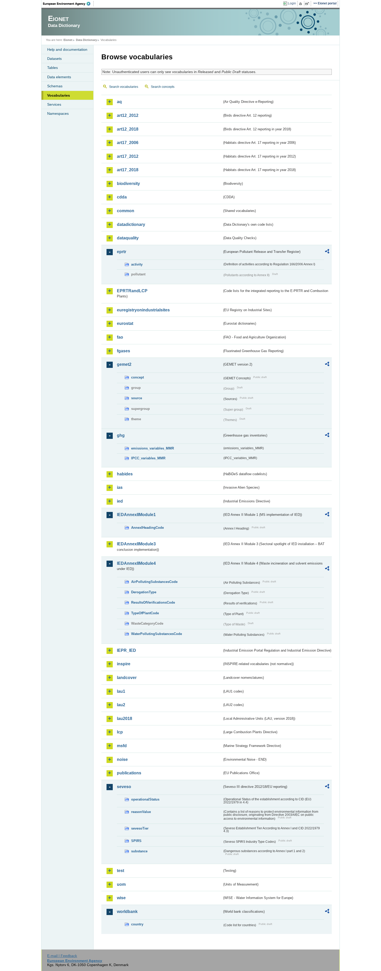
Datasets (54, 58)
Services (54, 104)
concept (137, 377)
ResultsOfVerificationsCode (153, 602)
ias (120, 487)
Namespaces (58, 113)
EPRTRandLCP (132, 291)
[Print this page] (301, 3)
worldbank (127, 911)
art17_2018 (127, 170)
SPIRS (136, 841)
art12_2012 (127, 115)
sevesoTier (140, 828)
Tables (52, 68)
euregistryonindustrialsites (143, 310)
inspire (123, 664)
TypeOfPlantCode (145, 613)
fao (120, 337)
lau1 (121, 691)
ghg (121, 435)
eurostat (125, 323)
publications (129, 773)
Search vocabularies (123, 86)
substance (139, 851)
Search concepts (162, 86)
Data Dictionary (86, 39)
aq (119, 101)
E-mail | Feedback (62, 956)
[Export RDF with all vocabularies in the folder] (327, 252)
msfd (122, 746)
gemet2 (124, 364)
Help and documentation (67, 49)
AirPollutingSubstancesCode (154, 582)
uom (121, 884)
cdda (122, 197)
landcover (127, 677)
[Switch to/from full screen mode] (308, 3)
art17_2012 (127, 156)
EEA (68, 3)
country (137, 924)
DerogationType (143, 592)
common (125, 211)
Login (292, 3)
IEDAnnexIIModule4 (136, 563)
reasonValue (141, 812)
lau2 (121, 705)
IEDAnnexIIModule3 (136, 544)
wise (121, 898)
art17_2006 (127, 142)
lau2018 (124, 718)
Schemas (54, 86)
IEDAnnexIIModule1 (136, 514)
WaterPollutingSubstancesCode (156, 634)
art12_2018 (127, 129)
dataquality (128, 238)
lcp (120, 732)
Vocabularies (58, 95)
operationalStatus (145, 799)
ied (120, 501)
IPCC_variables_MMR (148, 458)
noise (122, 759)
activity (137, 264)
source (136, 398)
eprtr (121, 251)
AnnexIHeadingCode (147, 528)
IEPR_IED (126, 650)
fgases (123, 351)
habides (125, 474)
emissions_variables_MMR (152, 448)
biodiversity (128, 183)
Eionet (68, 39)
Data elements (59, 77)
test (120, 870)
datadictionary (131, 224)
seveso (124, 786)
